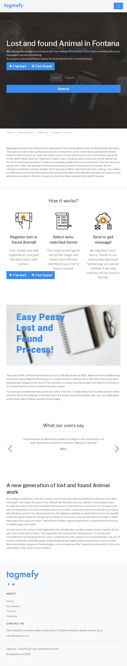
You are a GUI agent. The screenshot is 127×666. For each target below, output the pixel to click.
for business (13, 606)
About (10, 601)
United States (25, 132)
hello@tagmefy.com (17, 635)
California (42, 132)
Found (69, 78)
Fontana (56, 132)
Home (10, 132)
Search (63, 89)
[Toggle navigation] (118, 6)
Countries (12, 616)
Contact (11, 611)
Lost (56, 78)
